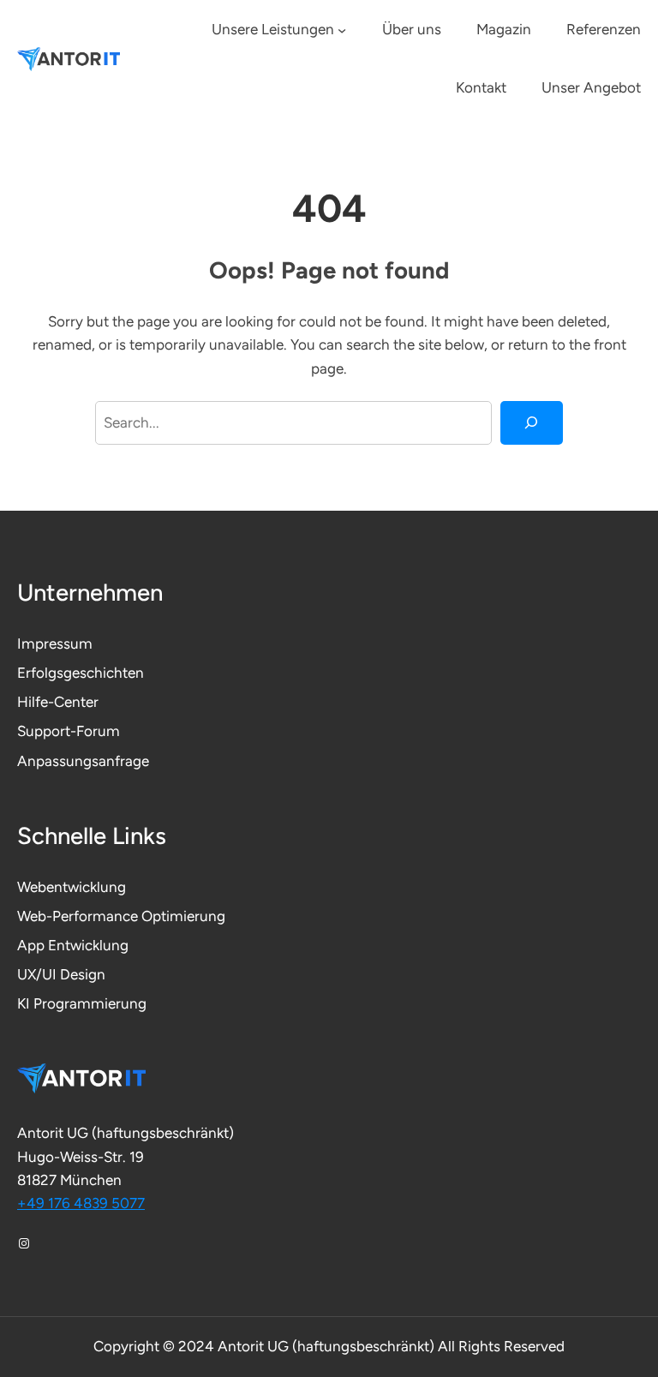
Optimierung (183, 916)
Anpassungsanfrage (83, 760)
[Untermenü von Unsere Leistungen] (342, 30)
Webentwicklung (71, 886)
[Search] (531, 423)
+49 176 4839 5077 (81, 1203)
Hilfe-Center (58, 701)
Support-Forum (68, 730)
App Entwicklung (73, 945)
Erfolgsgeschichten (80, 672)
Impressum (55, 643)
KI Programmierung (82, 1003)
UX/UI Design (61, 974)
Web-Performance (79, 916)
